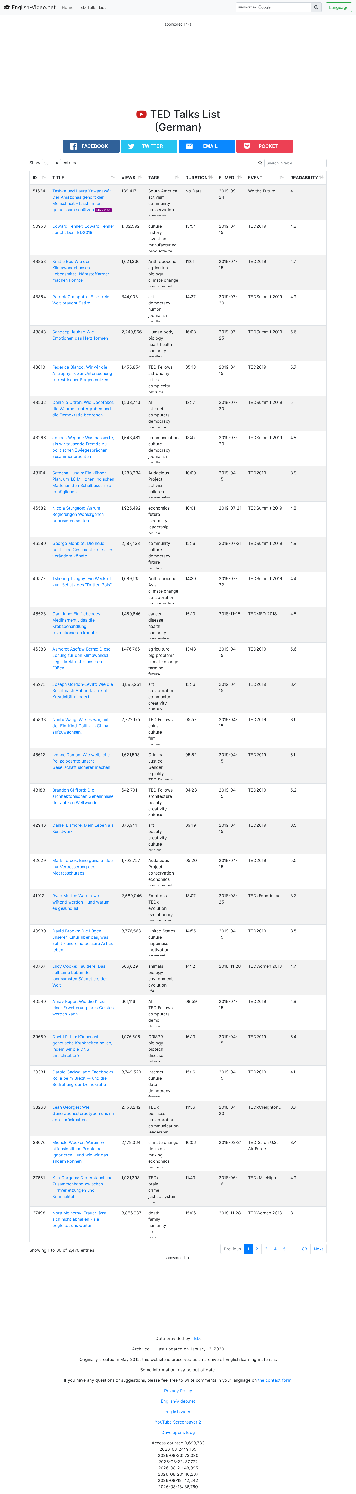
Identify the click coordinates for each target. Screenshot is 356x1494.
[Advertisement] (178, 63)
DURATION (196, 177)
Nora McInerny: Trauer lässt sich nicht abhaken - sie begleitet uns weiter (79, 1219)
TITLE (58, 177)
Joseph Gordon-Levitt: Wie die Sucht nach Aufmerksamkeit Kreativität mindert (82, 690)
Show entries (52, 162)
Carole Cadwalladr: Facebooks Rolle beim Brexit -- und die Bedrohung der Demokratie (82, 1078)
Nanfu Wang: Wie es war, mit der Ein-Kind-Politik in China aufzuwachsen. (80, 726)
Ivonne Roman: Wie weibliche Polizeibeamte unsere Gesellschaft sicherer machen (81, 761)
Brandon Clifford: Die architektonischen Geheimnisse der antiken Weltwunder (82, 796)
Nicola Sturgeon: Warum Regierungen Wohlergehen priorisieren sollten (78, 514)
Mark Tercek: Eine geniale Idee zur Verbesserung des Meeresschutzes (82, 867)
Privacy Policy (178, 1390)
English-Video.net (33, 7)
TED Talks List (92, 7)
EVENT (255, 177)
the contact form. (275, 1380)
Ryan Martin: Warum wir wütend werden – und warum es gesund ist (80, 902)
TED (196, 1338)
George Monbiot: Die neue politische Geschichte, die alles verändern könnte (82, 549)
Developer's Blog (178, 1432)
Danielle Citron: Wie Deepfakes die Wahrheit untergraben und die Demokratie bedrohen (83, 408)
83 (304, 1248)
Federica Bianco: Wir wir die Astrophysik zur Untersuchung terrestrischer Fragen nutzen (82, 373)
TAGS (153, 177)
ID (35, 177)
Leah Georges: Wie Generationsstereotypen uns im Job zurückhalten (83, 1113)
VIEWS (128, 177)
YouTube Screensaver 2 (178, 1422)
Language (338, 7)
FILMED (226, 177)
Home (67, 7)
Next (318, 1248)
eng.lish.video (178, 1411)
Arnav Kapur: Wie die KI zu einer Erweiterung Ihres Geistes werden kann (83, 1008)
